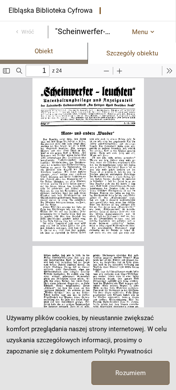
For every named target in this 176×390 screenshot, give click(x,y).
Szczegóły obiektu (132, 53)
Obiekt (44, 51)
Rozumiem (130, 373)
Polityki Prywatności (123, 351)
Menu (140, 32)
